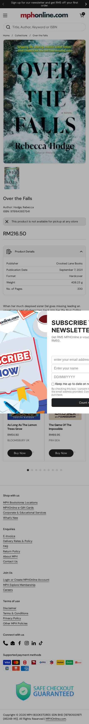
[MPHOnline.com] (44, 15)
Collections (21, 35)
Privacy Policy (12, 618)
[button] (82, 15)
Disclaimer (9, 608)
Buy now (20, 453)
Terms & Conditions (15, 613)
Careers (8, 590)
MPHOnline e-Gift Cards (18, 507)
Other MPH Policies (15, 623)
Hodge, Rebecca (23, 207)
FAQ (5, 546)
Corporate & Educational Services (24, 512)
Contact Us (10, 561)
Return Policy (11, 551)
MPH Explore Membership (19, 585)
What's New (10, 518)
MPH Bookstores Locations (20, 502)
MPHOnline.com (56, 718)
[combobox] (44, 27)
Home (6, 35)
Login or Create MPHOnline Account (26, 580)
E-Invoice (9, 536)
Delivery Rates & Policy (17, 541)
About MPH (10, 556)
